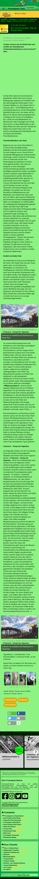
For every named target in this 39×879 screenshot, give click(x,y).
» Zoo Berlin (6, 869)
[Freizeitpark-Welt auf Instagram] (26, 1)
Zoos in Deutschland (11, 848)
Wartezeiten (19, 29)
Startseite (4, 19)
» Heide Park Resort (9, 826)
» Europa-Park (7, 829)
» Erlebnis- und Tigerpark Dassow (13, 863)
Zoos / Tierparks (10, 844)
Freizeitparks (13, 9)
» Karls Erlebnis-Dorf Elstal (11, 818)
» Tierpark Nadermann (10, 865)
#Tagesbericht (10, 700)
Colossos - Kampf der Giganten (16, 332)
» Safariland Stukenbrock (11, 852)
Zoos (22, 9)
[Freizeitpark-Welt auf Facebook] (28, 1)
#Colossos (23, 700)
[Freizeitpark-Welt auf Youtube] (34, 1)
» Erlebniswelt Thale (9, 831)
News (9, 21)
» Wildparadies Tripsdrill (10, 850)
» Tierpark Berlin (8, 859)
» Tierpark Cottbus (8, 861)
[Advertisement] (19, 73)
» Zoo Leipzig (7, 867)
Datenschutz (14, 806)
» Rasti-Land (6, 833)
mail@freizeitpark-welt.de (10, 804)
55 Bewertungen (19, 751)
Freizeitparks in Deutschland (13, 816)
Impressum (5, 806)
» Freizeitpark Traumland (10, 835)
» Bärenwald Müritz (8, 856)
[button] (12, 713)
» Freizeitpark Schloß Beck (11, 822)
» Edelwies (6, 854)
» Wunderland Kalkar (9, 837)
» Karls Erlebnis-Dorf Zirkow (11, 824)
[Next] (32, 678)
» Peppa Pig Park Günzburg (11, 820)
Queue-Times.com (23, 875)
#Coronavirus (10, 705)
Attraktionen (6, 29)
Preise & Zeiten (21, 13)
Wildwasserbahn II (11, 386)
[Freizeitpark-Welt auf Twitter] (31, 1)
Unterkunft (19, 24)
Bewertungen (20, 19)
